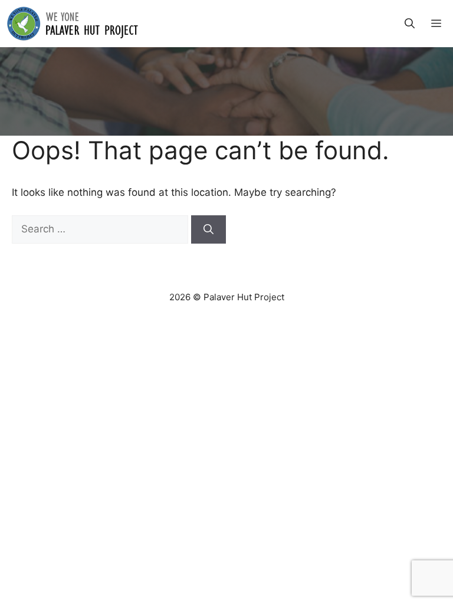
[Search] (208, 229)
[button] (409, 23)
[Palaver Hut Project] (72, 23)
